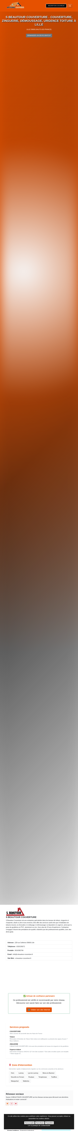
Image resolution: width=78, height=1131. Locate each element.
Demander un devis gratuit (39, 35)
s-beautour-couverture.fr (23, 958)
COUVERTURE (15, 1031)
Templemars (43, 1077)
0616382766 (19, 950)
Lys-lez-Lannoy (33, 1073)
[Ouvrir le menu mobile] (70, 5)
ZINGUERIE (14, 1044)
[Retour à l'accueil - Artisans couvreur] (15, 5)
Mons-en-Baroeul (48, 1073)
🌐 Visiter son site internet (39, 1010)
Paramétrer (49, 1123)
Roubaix (31, 1077)
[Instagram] (11, 1103)
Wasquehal (15, 1081)
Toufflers (54, 1077)
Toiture (12, 1037)
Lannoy (21, 1073)
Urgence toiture (15, 1049)
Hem (12, 1073)
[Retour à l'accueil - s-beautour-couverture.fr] (15, 911)
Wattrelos (26, 1081)
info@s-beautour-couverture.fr (23, 954)
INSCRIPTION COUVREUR (56, 5)
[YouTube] (15, 1103)
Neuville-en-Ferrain (17, 1077)
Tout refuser (40, 1123)
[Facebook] (7, 1103)
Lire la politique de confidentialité (39, 1125)
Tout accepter (29, 1123)
